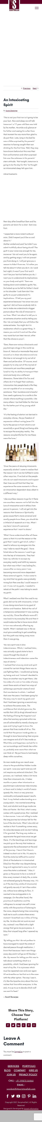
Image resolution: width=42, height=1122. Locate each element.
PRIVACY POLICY (28, 1074)
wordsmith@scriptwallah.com (21, 1089)
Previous (26, 88)
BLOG (7, 1070)
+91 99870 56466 (25, 1080)
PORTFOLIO (29, 1066)
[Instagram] (24, 1096)
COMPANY (20, 1070)
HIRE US (33, 1070)
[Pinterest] (29, 1096)
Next (35, 88)
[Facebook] (7, 1096)
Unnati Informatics (31, 1109)
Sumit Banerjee (11, 110)
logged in (18, 1051)
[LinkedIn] (34, 1096)
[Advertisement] (21, 34)
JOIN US (11, 1074)
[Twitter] (13, 1096)
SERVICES (13, 1066)
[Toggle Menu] (36, 8)
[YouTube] (18, 1096)
